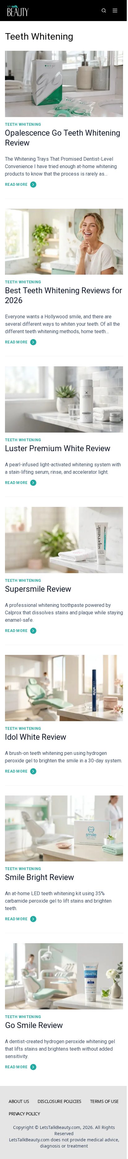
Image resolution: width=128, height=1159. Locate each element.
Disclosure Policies (59, 1101)
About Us (19, 1101)
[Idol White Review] (64, 688)
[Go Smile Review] (64, 976)
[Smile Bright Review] (64, 828)
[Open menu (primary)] (115, 10)
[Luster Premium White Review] (64, 399)
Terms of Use (104, 1101)
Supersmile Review (38, 589)
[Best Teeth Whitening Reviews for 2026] (64, 242)
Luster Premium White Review (57, 448)
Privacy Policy (24, 1114)
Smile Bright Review (39, 877)
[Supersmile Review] (64, 540)
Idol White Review (35, 737)
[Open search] (103, 10)
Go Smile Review (34, 1025)
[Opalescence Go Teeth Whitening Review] (64, 84)
